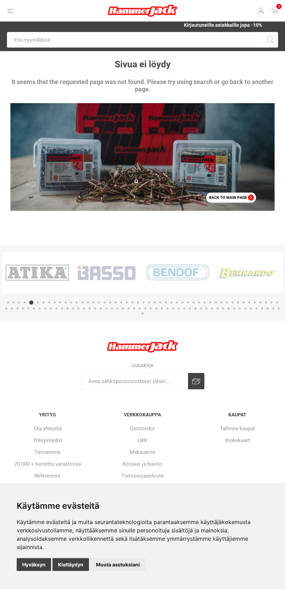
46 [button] (260, 302)
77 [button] (156, 308)
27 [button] (155, 302)
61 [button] (67, 308)
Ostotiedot (142, 428)
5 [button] (31, 302)
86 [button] (206, 308)
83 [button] (190, 308)
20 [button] (116, 302)
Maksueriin (142, 452)
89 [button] (223, 308)
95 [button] (256, 308)
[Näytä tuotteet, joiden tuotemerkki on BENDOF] (177, 272)
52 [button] (17, 308)
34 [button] (194, 302)
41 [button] (232, 302)
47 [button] (266, 302)
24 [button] (138, 302)
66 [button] (95, 308)
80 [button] (173, 308)
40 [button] (227, 302)
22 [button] (127, 302)
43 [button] (244, 302)
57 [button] (45, 308)
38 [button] (216, 302)
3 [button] (19, 302)
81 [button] (179, 308)
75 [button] (145, 308)
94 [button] (251, 308)
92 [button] (240, 308)
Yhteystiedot (47, 440)
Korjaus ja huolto (142, 464)
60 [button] (62, 308)
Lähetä (196, 381)
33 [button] (188, 302)
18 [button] (105, 302)
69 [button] (112, 308)
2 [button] (14, 302)
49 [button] (277, 302)
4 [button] (25, 302)
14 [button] (82, 302)
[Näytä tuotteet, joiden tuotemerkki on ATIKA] (37, 272)
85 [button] (201, 308)
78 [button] (162, 308)
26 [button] (149, 302)
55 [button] (34, 308)
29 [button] (166, 302)
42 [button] (238, 302)
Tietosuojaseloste (142, 476)
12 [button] (71, 302)
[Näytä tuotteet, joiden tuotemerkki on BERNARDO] (247, 272)
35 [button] (199, 302)
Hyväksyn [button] (34, 564)
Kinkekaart (237, 440)
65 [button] (90, 308)
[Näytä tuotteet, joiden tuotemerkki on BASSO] (107, 272)
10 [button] (60, 302)
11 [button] (66, 302)
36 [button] (205, 302)
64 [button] (84, 308)
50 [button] (6, 308)
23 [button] (132, 302)
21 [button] (121, 302)
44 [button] (249, 302)
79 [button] (167, 308)
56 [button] (40, 308)
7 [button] (43, 302)
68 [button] (106, 308)
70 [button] (117, 308)
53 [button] (23, 308)
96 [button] (262, 308)
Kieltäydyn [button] (70, 564)
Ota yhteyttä (48, 428)
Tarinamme (47, 452)
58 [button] (51, 308)
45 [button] (255, 302)
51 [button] (12, 308)
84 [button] (195, 308)
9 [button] (55, 302)
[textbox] (134, 40)
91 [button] (234, 308)
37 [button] (210, 302)
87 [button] (212, 308)
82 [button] (184, 308)
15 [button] (88, 302)
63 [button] (79, 308)
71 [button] (123, 308)
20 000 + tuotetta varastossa (47, 464)
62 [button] (73, 308)
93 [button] (245, 308)
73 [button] (134, 308)
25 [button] (143, 302)
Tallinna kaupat (237, 428)
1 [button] (8, 302)
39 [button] (221, 302)
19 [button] (110, 302)
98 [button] (273, 308)
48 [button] (271, 302)
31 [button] (177, 302)
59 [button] (56, 308)
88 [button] (218, 308)
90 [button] (229, 308)
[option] (37, 272)
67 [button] (101, 308)
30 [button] (171, 302)
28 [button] (160, 302)
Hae (270, 40)
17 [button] (99, 302)
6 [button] (38, 302)
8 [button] (49, 302)
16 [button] (93, 302)
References (47, 476)
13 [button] (77, 302)
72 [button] (129, 308)
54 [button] (28, 308)
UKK (142, 440)
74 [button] (140, 308)
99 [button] (279, 308)
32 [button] (182, 302)
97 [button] (268, 308)
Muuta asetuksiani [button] (118, 564)
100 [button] (142, 313)
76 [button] (151, 308)
